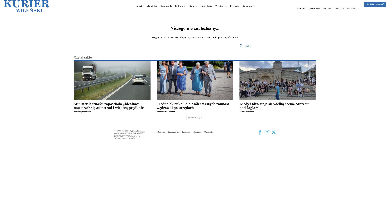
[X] (273, 132)
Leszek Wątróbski (246, 111)
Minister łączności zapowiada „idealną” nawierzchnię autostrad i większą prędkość (109, 106)
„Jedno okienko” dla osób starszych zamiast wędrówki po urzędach (193, 106)
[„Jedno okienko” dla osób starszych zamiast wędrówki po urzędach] (195, 80)
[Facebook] (260, 132)
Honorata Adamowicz (166, 111)
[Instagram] (266, 132)
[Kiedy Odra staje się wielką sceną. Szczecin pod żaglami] (277, 80)
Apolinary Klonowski (82, 111)
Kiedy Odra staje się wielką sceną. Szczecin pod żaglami (274, 106)
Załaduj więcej (194, 117)
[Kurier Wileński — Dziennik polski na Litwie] (26, 6)
